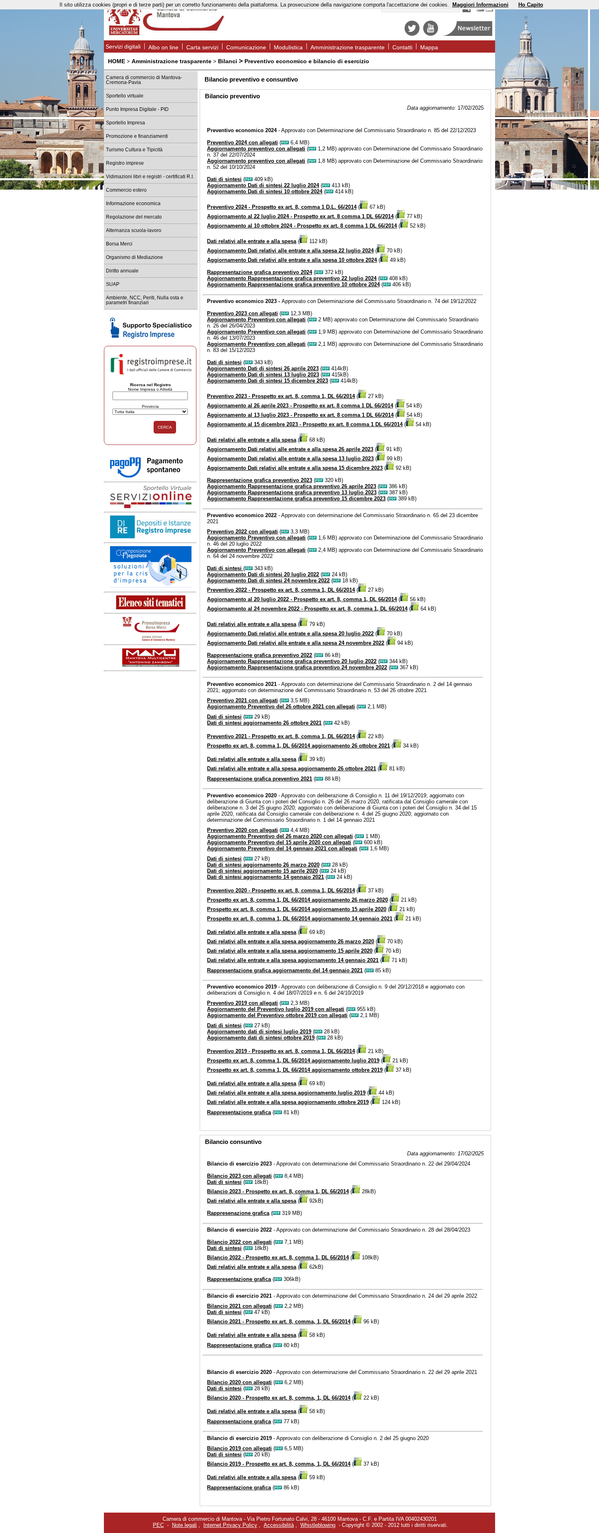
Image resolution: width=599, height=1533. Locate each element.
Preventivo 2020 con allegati (242, 830)
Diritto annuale (122, 270)
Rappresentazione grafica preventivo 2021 (259, 779)
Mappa (429, 47)
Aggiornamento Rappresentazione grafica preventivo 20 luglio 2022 (292, 661)
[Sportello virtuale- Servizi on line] (151, 506)
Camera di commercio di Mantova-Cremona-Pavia (144, 80)
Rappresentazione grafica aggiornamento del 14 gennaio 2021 (285, 970)
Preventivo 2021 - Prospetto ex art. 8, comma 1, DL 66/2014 (281, 736)
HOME (116, 61)
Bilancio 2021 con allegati (239, 1306)
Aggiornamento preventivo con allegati (256, 149)
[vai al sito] (150, 665)
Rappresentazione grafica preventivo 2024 (259, 272)
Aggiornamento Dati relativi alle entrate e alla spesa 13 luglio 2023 (290, 459)
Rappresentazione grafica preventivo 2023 (259, 480)
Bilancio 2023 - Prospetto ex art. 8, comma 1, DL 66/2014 (278, 1191)
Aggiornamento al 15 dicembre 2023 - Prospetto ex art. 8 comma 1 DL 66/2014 (305, 424)
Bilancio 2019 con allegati (239, 1448)
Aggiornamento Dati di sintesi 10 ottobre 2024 (264, 191)
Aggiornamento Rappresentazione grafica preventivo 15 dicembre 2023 (296, 499)
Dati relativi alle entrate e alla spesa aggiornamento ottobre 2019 (288, 1102)
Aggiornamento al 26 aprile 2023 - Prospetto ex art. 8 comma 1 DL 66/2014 (300, 406)
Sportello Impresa (125, 122)
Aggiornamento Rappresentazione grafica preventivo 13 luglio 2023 (292, 492)
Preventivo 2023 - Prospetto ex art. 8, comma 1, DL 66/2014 (281, 396)
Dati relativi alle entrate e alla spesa (251, 241)
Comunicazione (246, 47)
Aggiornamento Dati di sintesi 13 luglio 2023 (263, 375)
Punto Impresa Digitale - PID (137, 109)
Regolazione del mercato (134, 217)
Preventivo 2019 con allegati (242, 1003)
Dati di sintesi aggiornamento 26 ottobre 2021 (264, 723)
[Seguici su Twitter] (412, 34)
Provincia (150, 406)
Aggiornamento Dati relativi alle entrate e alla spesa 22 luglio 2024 (290, 251)
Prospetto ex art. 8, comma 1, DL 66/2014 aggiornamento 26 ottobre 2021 (298, 746)
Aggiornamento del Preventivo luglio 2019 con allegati (275, 1009)
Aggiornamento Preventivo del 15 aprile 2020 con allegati (279, 842)
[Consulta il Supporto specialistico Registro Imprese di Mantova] (151, 337)
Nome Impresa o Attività (150, 389)
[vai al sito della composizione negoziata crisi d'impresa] (151, 586)
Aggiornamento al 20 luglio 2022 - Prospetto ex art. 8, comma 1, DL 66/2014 (302, 599)
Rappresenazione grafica (238, 1213)
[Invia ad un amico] (489, 10)
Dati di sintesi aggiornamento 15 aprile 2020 (262, 871)
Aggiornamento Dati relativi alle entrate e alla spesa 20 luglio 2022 (290, 633)
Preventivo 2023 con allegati (242, 313)
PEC (158, 1525)
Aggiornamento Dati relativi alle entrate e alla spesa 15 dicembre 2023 (295, 468)
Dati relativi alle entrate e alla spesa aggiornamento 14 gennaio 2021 (293, 960)
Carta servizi (202, 47)
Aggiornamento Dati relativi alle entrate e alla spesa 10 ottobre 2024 (292, 260)
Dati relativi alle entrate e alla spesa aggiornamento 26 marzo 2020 (290, 941)
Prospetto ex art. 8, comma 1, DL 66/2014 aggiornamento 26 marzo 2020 (297, 900)
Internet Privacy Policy (230, 1525)
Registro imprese (125, 163)
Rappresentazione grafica (239, 1112)
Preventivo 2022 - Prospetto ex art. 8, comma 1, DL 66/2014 (281, 590)
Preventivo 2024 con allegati (242, 142)
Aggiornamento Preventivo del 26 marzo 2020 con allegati (280, 836)
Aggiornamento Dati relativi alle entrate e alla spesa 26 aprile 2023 (290, 449)
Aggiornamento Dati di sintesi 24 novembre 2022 (268, 580)
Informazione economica (133, 203)
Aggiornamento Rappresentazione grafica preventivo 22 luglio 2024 (292, 278)
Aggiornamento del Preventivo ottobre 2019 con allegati (277, 1015)
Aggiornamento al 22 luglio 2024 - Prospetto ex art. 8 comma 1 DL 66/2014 (300, 216)
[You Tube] (430, 34)
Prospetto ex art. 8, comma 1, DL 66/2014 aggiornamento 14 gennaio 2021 (299, 919)
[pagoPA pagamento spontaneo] (151, 476)
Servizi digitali (123, 46)
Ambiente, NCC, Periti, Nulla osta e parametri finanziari (144, 300)
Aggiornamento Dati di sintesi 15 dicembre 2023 (267, 381)
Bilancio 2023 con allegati (239, 1176)
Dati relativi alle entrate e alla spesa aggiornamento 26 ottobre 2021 (291, 768)
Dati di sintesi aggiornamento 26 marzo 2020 (263, 865)
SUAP (112, 284)
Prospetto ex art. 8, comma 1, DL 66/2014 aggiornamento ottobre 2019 (295, 1070)
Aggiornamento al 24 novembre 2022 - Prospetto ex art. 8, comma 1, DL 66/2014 (307, 609)
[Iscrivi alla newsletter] (468, 34)
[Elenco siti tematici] (150, 607)
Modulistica (288, 47)
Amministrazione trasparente (348, 47)
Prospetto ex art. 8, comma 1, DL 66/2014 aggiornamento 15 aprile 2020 (296, 909)
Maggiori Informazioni (480, 5)
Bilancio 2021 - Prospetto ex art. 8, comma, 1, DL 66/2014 (278, 1321)
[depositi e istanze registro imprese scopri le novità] (151, 536)
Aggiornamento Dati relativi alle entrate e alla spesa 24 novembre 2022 (295, 643)
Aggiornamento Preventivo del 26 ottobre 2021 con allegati (281, 706)
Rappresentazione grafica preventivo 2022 (259, 655)
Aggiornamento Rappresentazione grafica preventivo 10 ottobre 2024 (293, 284)
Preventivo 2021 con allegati (242, 700)
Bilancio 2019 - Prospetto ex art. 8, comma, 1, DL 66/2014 (278, 1464)
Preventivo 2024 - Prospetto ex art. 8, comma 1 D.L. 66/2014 (282, 207)
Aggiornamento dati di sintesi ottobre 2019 (261, 1038)
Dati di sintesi (224, 179)
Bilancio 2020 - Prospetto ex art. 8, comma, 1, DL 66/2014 (278, 1398)
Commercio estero (126, 190)
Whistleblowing (317, 1525)
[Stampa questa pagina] (480, 10)
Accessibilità (279, 1525)
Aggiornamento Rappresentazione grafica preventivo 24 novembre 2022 (297, 667)
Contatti (402, 47)
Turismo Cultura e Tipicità (134, 149)
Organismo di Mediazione (134, 257)
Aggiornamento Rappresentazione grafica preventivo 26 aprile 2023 (291, 486)
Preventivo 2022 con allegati (242, 532)
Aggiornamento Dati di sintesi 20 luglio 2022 (263, 574)
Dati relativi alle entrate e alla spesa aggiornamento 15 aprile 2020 (289, 951)
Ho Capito (530, 5)
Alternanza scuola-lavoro (133, 230)
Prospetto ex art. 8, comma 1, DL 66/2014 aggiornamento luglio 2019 (293, 1060)
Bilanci (227, 61)
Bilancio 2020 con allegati (239, 1382)
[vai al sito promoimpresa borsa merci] (150, 639)
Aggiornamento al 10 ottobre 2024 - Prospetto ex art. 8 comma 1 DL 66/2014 (302, 226)
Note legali (184, 1525)
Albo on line (163, 47)
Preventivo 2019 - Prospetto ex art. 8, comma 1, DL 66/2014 (281, 1051)
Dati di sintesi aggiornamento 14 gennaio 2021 (265, 877)
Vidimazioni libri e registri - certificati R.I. (150, 176)
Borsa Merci (119, 243)
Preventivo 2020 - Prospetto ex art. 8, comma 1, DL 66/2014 (281, 890)
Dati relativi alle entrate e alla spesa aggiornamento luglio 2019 (286, 1093)
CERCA (165, 427)
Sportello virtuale (124, 95)
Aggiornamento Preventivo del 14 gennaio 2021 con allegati (282, 848)
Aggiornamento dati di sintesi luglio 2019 (259, 1032)
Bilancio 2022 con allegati (239, 1242)
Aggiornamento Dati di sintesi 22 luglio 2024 (263, 185)
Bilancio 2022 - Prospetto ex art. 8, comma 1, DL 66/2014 (278, 1257)
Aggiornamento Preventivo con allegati (256, 319)
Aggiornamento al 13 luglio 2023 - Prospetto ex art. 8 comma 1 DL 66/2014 (300, 415)
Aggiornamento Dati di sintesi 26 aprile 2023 (263, 368)
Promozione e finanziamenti (137, 136)
